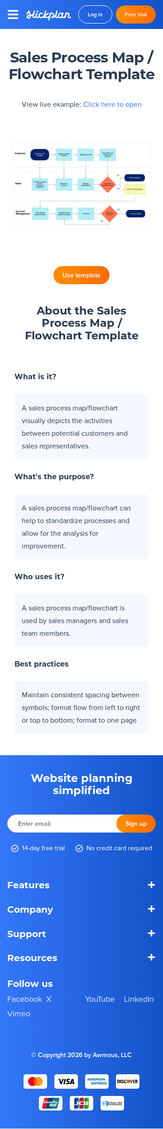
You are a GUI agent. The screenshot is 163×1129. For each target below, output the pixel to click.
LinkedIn (139, 999)
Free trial (136, 14)
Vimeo (18, 1013)
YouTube (100, 999)
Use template (81, 275)
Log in (95, 14)
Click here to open (112, 104)
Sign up (136, 823)
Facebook (24, 999)
